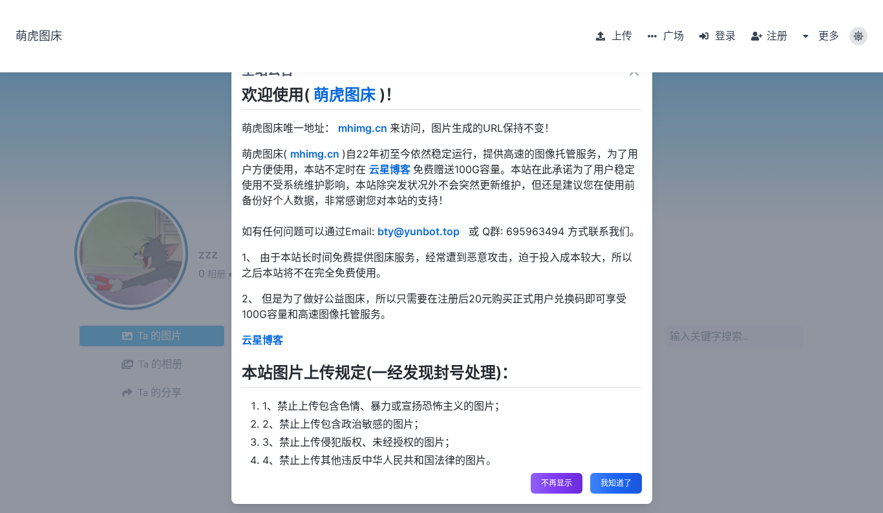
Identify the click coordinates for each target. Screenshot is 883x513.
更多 (827, 36)
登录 (724, 36)
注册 (775, 36)
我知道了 (616, 483)
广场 (672, 36)
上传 (620, 36)
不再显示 (556, 483)
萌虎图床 (39, 36)
